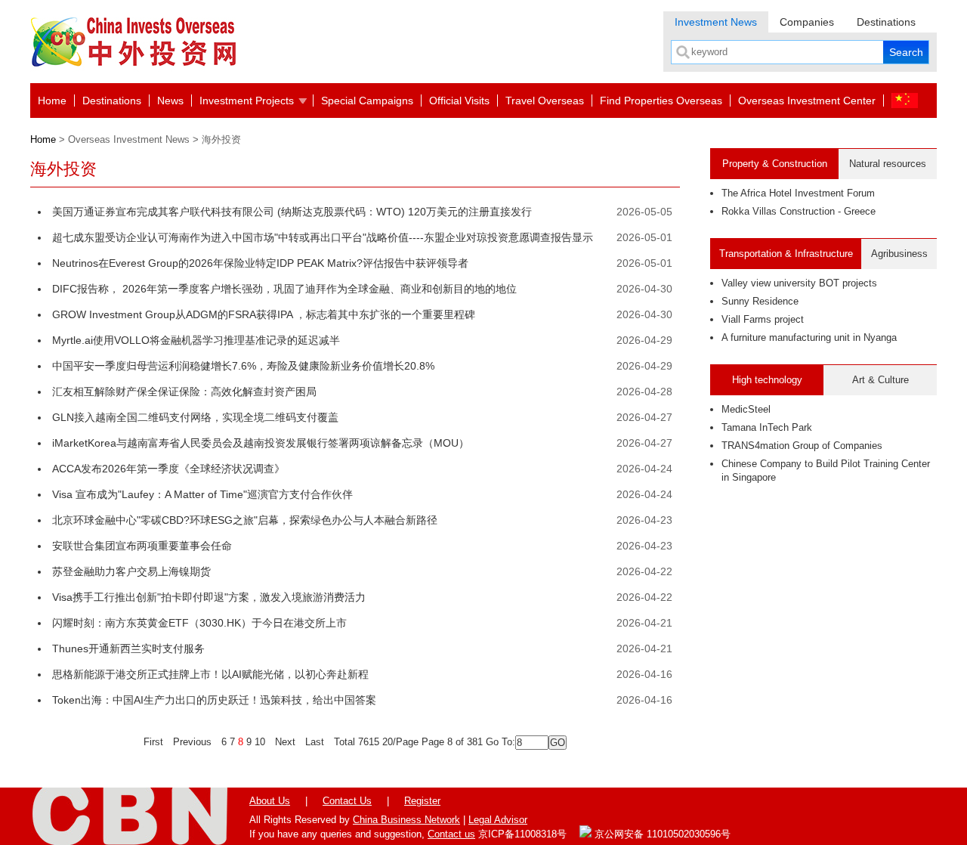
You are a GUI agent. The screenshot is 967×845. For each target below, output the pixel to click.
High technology (767, 379)
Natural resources (887, 163)
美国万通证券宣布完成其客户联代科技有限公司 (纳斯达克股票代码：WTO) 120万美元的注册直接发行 (292, 212)
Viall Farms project (762, 319)
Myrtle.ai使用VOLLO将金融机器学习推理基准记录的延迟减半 (196, 340)
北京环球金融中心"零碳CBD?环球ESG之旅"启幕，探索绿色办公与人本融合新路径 (244, 520)
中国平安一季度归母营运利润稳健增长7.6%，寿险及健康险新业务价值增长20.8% (243, 366)
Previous (192, 742)
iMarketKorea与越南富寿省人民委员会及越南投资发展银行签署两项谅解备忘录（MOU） (260, 443)
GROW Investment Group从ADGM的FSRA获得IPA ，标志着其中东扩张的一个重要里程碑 (263, 314)
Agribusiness (899, 253)
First (153, 742)
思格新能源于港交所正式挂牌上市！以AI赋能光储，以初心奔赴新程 (210, 674)
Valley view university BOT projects (799, 283)
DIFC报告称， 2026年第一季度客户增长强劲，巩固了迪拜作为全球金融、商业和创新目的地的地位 (284, 289)
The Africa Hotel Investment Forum (798, 193)
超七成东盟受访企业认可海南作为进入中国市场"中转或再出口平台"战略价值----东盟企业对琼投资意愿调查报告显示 (322, 237)
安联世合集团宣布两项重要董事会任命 (142, 546)
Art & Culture (880, 379)
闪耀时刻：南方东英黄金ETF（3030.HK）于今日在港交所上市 (199, 623)
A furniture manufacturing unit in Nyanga (809, 337)
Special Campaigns (367, 100)
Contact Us (347, 800)
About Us (269, 800)
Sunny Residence (760, 301)
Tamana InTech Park (766, 427)
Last (314, 742)
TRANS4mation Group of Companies (801, 445)
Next (285, 742)
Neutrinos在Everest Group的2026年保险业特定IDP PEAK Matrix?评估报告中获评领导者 (260, 263)
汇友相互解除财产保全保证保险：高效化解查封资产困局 (184, 391)
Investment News (716, 22)
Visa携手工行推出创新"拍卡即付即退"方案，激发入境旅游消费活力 (209, 597)
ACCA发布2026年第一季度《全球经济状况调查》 (168, 469)
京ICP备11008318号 (522, 834)
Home (52, 100)
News (170, 100)
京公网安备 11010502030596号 (661, 834)
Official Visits (459, 100)
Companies (807, 22)
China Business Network (406, 819)
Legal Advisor (497, 819)
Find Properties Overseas (661, 100)
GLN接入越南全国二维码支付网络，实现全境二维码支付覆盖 (195, 417)
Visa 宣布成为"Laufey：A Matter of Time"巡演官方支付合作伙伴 (202, 494)
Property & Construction (774, 163)
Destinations (886, 22)
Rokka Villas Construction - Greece (798, 211)
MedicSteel (746, 409)
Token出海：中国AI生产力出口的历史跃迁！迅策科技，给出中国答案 (214, 700)
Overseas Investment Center (807, 100)
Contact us (451, 834)
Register (422, 800)
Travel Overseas (544, 100)
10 (260, 742)
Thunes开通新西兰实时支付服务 (128, 648)
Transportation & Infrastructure (786, 253)
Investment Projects (246, 100)
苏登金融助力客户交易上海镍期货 (131, 571)
